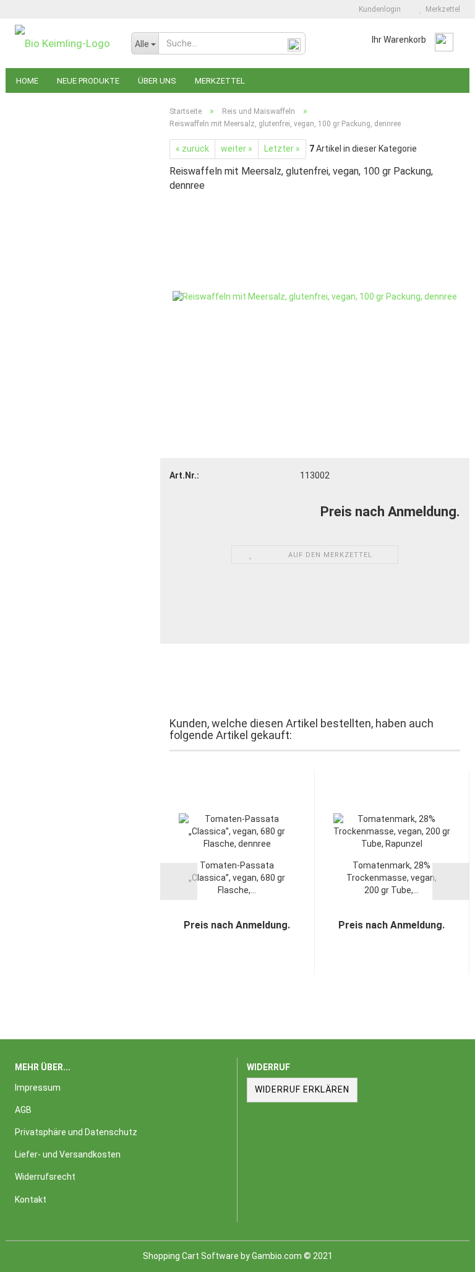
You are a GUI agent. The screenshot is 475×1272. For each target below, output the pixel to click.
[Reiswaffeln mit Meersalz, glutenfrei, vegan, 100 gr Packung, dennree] (315, 296)
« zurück (192, 149)
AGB (23, 1110)
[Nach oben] (441, 1253)
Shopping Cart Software (191, 1256)
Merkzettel (441, 9)
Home (27, 80)
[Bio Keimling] (64, 43)
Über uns (157, 80)
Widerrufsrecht (45, 1177)
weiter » (236, 149)
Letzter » (282, 149)
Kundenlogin (378, 9)
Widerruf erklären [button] (302, 1089)
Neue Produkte (88, 80)
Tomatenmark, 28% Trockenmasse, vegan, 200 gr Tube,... (391, 877)
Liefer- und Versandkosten (68, 1154)
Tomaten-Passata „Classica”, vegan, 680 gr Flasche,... (237, 877)
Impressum (38, 1087)
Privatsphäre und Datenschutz (76, 1132)
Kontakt (30, 1200)
